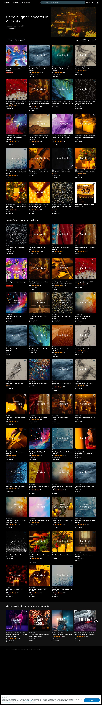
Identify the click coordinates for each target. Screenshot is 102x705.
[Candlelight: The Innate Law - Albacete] (16, 369)
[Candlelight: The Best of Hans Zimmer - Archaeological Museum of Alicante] (39, 55)
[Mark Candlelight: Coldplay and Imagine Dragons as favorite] (94, 294)
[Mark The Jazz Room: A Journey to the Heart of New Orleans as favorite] (49, 611)
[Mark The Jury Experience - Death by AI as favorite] (94, 611)
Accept (92, 700)
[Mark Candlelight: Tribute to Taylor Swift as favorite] (71, 115)
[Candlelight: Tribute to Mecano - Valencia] (16, 472)
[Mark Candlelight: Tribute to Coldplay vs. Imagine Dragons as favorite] (25, 498)
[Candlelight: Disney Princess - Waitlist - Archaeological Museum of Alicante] (16, 55)
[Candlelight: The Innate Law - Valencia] (85, 335)
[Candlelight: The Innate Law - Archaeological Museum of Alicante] (85, 55)
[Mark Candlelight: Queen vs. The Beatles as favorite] (94, 81)
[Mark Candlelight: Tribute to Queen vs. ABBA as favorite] (94, 225)
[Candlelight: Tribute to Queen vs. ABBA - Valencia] (85, 234)
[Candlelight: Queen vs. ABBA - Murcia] (85, 268)
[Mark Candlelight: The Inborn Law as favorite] (94, 361)
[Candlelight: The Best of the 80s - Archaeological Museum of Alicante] (39, 158)
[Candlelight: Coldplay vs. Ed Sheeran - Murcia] (39, 438)
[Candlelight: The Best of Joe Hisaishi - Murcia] (39, 302)
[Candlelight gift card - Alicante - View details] (85, 192)
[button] (11, 40)
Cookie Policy (28, 700)
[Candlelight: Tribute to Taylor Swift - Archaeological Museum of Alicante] (62, 124)
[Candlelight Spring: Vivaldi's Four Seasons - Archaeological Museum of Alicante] (39, 89)
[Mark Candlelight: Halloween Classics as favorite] (94, 395)
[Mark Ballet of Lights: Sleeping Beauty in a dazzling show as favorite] (26, 611)
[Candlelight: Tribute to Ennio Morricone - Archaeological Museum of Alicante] (39, 124)
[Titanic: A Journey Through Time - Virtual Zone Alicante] (62, 620)
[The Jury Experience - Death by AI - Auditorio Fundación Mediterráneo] (85, 620)
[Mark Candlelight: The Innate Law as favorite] (94, 46)
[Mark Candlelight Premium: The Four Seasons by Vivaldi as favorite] (48, 260)
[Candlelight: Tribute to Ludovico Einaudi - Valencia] (85, 507)
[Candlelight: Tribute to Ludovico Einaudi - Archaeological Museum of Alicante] (16, 158)
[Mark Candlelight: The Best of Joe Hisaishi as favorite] (48, 294)
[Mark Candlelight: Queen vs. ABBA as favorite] (25, 81)
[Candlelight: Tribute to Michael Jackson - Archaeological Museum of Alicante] (62, 192)
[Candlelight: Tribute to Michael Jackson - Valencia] (62, 302)
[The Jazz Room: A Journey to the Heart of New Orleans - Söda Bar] (39, 620)
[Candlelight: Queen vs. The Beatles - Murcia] (62, 234)
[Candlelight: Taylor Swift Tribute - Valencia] (39, 507)
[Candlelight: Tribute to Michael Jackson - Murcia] (16, 234)
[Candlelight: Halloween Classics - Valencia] (85, 404)
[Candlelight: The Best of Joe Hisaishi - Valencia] (85, 541)
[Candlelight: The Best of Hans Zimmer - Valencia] (62, 335)
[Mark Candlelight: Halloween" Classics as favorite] (94, 115)
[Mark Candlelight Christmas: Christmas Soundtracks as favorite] (25, 184)
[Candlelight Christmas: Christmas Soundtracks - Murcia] (62, 507)
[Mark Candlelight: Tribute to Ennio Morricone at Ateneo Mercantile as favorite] (71, 260)
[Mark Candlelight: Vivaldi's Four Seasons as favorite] (48, 225)
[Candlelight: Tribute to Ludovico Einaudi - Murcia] (62, 438)
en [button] (89, 2)
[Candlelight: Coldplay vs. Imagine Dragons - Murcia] (62, 472)
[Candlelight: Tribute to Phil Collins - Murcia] (39, 335)
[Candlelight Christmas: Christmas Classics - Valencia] (39, 541)
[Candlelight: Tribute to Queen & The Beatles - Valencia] (39, 472)
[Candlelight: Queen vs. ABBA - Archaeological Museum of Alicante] (16, 89)
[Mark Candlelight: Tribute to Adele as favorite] (71, 149)
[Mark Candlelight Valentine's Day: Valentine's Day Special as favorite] (48, 184)
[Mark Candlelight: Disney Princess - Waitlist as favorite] (25, 46)
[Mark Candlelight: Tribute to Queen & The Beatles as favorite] (48, 464)
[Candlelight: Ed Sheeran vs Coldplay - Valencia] (16, 302)
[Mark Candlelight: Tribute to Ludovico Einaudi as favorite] (25, 149)
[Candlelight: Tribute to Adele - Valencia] (16, 541)
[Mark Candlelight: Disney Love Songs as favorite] (25, 260)
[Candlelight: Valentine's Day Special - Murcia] (16, 575)
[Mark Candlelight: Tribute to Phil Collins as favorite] (71, 81)
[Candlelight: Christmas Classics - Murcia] (62, 541)
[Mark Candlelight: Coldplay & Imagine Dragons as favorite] (25, 395)
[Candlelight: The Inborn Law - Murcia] (85, 369)
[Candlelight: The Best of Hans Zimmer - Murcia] (62, 369)
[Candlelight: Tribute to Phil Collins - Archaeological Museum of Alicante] (62, 89)
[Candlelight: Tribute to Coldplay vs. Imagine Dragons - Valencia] (16, 507)
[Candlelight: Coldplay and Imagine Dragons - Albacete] (85, 302)
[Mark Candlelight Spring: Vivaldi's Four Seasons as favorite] (48, 81)
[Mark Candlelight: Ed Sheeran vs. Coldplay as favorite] (25, 115)
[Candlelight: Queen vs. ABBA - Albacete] (39, 369)
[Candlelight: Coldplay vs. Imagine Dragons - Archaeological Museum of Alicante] (62, 55)
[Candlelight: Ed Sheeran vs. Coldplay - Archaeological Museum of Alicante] (16, 124)
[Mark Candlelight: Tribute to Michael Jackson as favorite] (71, 184)
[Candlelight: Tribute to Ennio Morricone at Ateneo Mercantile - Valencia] (62, 268)
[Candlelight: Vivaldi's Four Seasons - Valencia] (39, 234)
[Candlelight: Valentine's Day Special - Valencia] (39, 575)
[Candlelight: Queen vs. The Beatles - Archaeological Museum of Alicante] (85, 89)
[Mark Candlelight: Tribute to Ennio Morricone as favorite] (48, 115)
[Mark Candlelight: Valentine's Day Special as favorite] (25, 567)
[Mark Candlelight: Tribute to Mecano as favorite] (25, 464)
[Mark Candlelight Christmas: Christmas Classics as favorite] (48, 532)
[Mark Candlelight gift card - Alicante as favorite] (94, 184)
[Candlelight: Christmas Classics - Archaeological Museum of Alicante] (85, 158)
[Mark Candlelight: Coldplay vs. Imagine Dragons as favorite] (71, 46)
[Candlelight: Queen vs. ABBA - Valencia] (39, 404)
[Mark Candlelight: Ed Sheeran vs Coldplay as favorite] (25, 294)
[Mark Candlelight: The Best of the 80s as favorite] (48, 149)
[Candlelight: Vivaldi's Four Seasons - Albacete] (62, 404)
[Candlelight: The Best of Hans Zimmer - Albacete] (16, 335)
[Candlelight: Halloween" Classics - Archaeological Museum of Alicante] (85, 124)
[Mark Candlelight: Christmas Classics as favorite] (94, 149)
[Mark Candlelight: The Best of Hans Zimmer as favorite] (48, 46)
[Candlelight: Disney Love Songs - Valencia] (16, 268)
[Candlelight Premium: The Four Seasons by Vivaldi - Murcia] (39, 268)
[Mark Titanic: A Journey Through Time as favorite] (71, 611)
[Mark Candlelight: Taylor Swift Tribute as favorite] (48, 498)
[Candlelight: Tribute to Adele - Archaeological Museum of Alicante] (62, 158)
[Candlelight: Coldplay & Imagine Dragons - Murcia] (16, 404)
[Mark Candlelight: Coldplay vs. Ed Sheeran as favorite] (48, 429)
